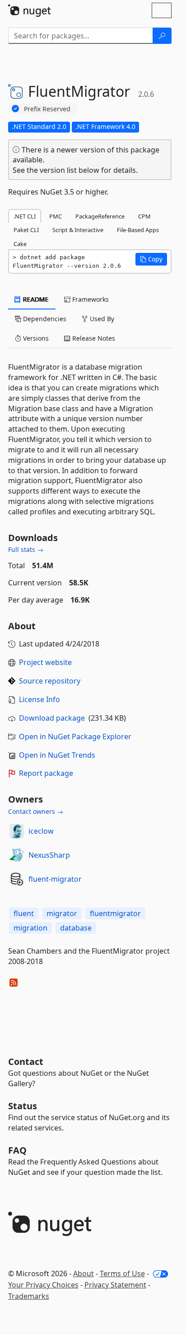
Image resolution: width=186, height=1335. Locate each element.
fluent (24, 913)
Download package (52, 718)
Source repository (49, 681)
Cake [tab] (20, 244)
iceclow (41, 831)
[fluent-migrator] (17, 879)
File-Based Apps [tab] (138, 230)
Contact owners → (35, 811)
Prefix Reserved (47, 109)
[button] (151, 259)
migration (30, 928)
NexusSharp (49, 855)
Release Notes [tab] (92, 338)
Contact (25, 1061)
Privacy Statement (115, 1285)
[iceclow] (17, 831)
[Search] (162, 36)
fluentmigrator (115, 913)
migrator (61, 913)
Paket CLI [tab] (26, 230)
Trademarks (28, 1296)
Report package (46, 773)
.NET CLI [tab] (25, 216)
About (83, 1273)
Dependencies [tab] (43, 318)
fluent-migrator (55, 879)
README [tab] (35, 299)
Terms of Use (122, 1273)
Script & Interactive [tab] (77, 230)
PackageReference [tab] (100, 216)
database (76, 928)
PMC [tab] (55, 216)
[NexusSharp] (17, 855)
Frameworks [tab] (89, 299)
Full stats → (25, 549)
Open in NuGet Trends (57, 755)
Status (22, 1106)
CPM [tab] (144, 216)
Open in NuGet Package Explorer (75, 736)
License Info (39, 699)
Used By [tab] (101, 318)
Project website (45, 662)
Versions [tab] (35, 338)
